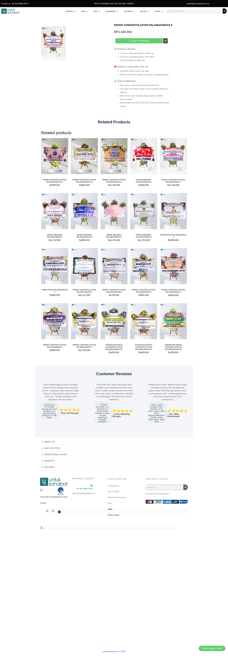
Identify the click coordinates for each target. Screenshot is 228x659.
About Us (49, 442)
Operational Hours (55, 454)
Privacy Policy (113, 515)
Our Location (52, 448)
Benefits (49, 461)
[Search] (225, 11)
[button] (61, 30)
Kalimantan (111, 11)
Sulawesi (128, 11)
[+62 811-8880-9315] (91, 485)
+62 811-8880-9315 (84, 489)
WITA (95, 11)
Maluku (143, 11)
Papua (157, 11)
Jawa (83, 11)
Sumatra (69, 11)
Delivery (49, 467)
